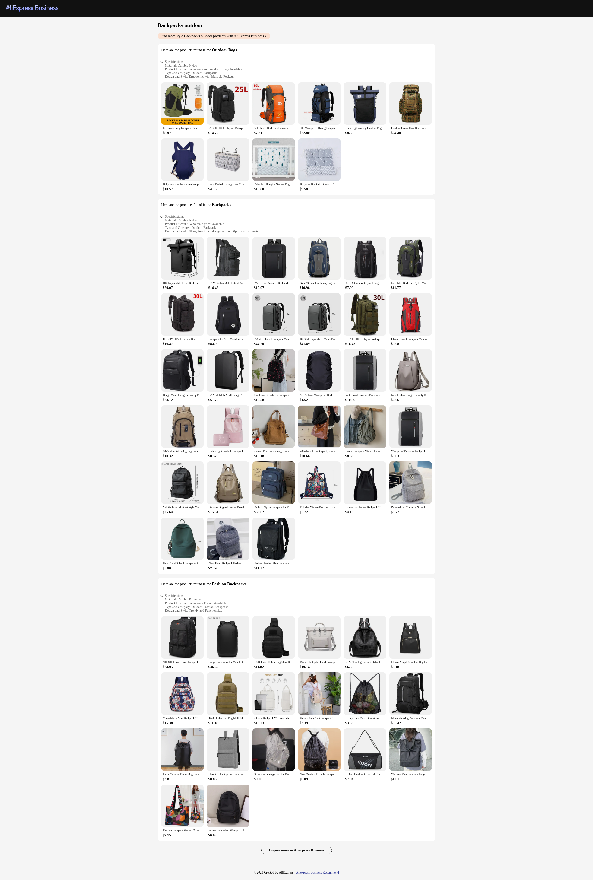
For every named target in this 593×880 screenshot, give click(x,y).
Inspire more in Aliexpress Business (296, 850)
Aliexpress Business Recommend (317, 872)
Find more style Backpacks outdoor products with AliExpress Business (212, 36)
